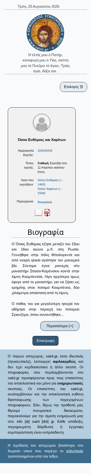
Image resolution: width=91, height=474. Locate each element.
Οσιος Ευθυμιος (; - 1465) (50, 182)
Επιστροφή (45, 341)
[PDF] (47, 212)
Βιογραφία (45, 202)
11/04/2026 (45, 150)
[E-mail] (38, 212)
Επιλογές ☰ (73, 87)
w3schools (74, 451)
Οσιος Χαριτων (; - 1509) (50, 191)
